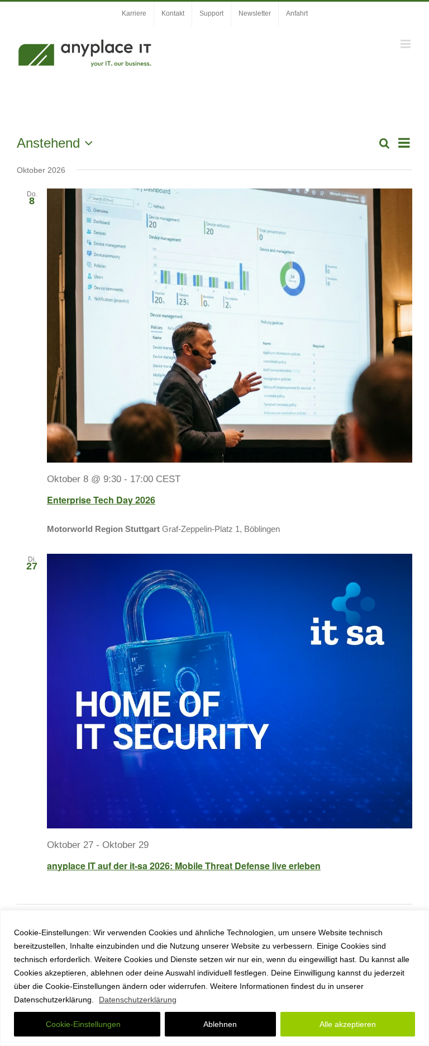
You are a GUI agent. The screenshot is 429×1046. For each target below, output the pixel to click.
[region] (214, 978)
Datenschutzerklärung (138, 999)
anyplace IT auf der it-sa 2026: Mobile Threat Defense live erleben (184, 865)
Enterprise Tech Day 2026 (101, 499)
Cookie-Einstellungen (83, 1024)
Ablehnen (220, 1024)
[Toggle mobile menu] (406, 44)
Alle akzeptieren (348, 1024)
